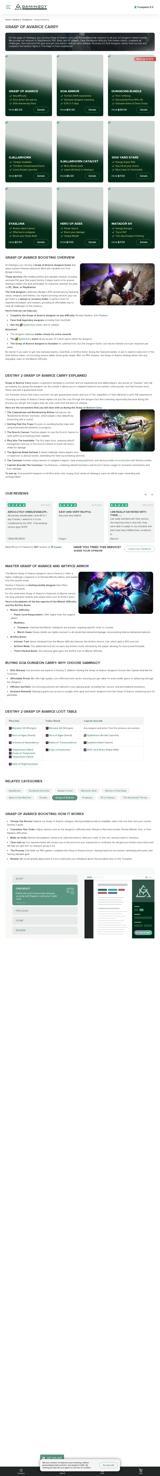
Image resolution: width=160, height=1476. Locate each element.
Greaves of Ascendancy (25, 742)
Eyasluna (92, 742)
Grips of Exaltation (59, 749)
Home (8, 19)
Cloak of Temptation (23, 753)
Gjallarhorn (29, 324)
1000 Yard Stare (96, 749)
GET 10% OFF (54, 1458)
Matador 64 (18, 728)
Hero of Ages (19, 735)
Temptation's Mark (22, 749)
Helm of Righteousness (25, 764)
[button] (154, 1452)
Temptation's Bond (22, 756)
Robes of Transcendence (63, 742)
